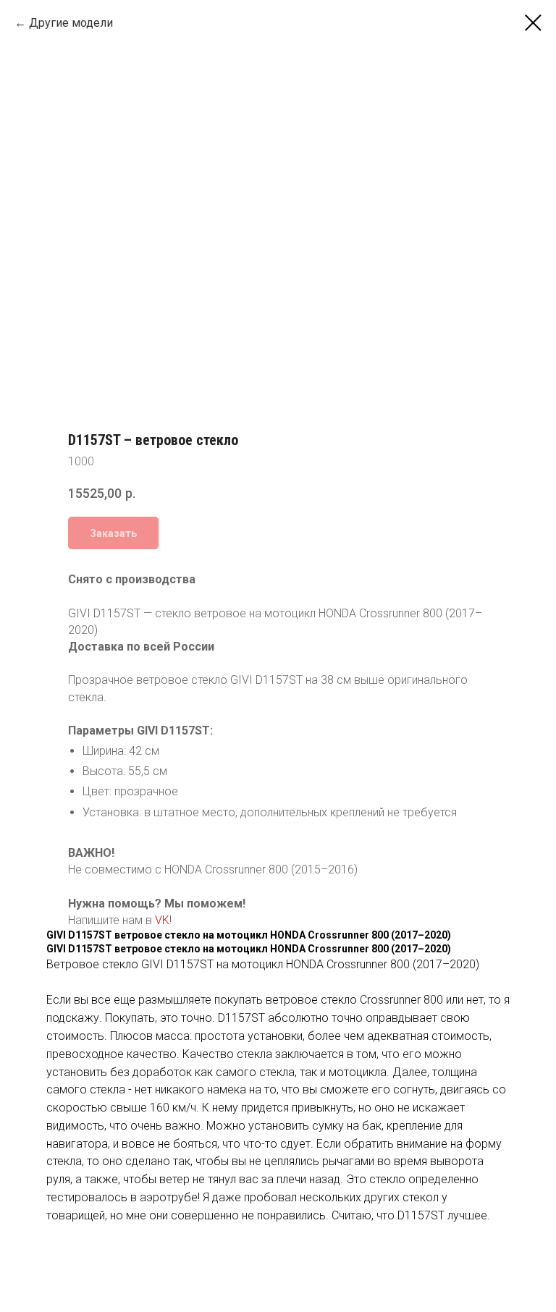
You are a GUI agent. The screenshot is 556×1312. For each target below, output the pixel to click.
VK (162, 920)
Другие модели (71, 23)
